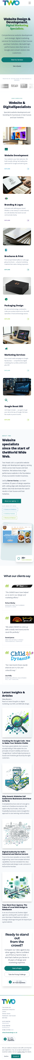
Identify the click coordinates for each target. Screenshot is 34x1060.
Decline (6, 1056)
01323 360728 (6, 1026)
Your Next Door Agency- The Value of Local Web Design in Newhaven (14, 907)
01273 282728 (6, 1022)
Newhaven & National (10, 518)
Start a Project (17, 968)
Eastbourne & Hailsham (10, 509)
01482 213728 (7, 1030)
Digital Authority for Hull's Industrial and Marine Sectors (15, 853)
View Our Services (17, 60)
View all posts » (7, 699)
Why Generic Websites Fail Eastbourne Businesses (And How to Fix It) (16, 798)
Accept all (16, 1056)
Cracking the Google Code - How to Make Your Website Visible (16, 742)
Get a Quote (17, 66)
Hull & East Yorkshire (10, 513)
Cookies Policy (21, 1052)
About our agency (10, 501)
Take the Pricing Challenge (17, 974)
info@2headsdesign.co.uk (9, 1032)
